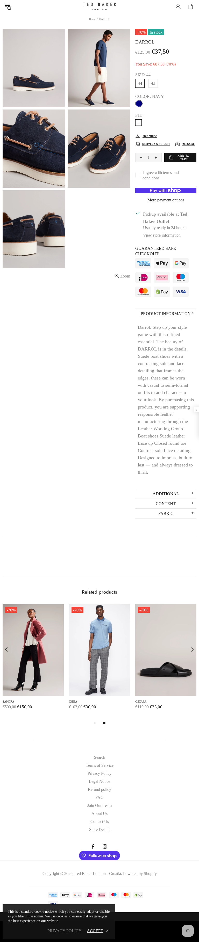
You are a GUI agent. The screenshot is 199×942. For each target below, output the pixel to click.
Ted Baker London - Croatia (99, 6)
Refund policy (99, 789)
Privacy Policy (99, 773)
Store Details (99, 829)
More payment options (165, 200)
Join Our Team (99, 805)
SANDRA (8, 701)
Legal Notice (99, 781)
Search (99, 757)
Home (92, 19)
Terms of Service (99, 765)
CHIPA (73, 701)
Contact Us (99, 821)
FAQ (99, 797)
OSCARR (140, 701)
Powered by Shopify (140, 873)
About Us (99, 813)
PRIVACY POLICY (64, 931)
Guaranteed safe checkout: (155, 251)
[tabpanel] (33, 662)
